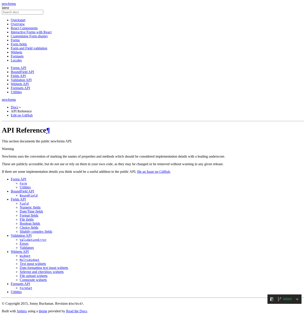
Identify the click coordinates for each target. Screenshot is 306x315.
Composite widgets (33, 280)
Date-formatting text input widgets (44, 268)
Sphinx (22, 311)
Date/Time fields (31, 211)
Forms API (18, 68)
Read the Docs (76, 311)
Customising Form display (29, 36)
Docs (14, 107)
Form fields (19, 44)
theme (43, 311)
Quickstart (18, 20)
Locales (16, 60)
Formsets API (20, 88)
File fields (27, 219)
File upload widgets (33, 276)
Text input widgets (33, 264)
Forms (15, 40)
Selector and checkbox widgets (42, 272)
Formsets (17, 56)
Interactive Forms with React (31, 32)
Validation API (21, 80)
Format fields (29, 215)
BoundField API (22, 72)
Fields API (18, 76)
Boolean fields (30, 223)
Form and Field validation (29, 48)
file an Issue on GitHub (153, 171)
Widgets (16, 52)
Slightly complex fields (36, 231)
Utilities (16, 92)
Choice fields (29, 227)
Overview (18, 24)
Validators (27, 247)
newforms (9, 4)
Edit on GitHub (22, 115)
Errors (24, 243)
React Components (24, 28)
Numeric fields (30, 207)
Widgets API (20, 84)
